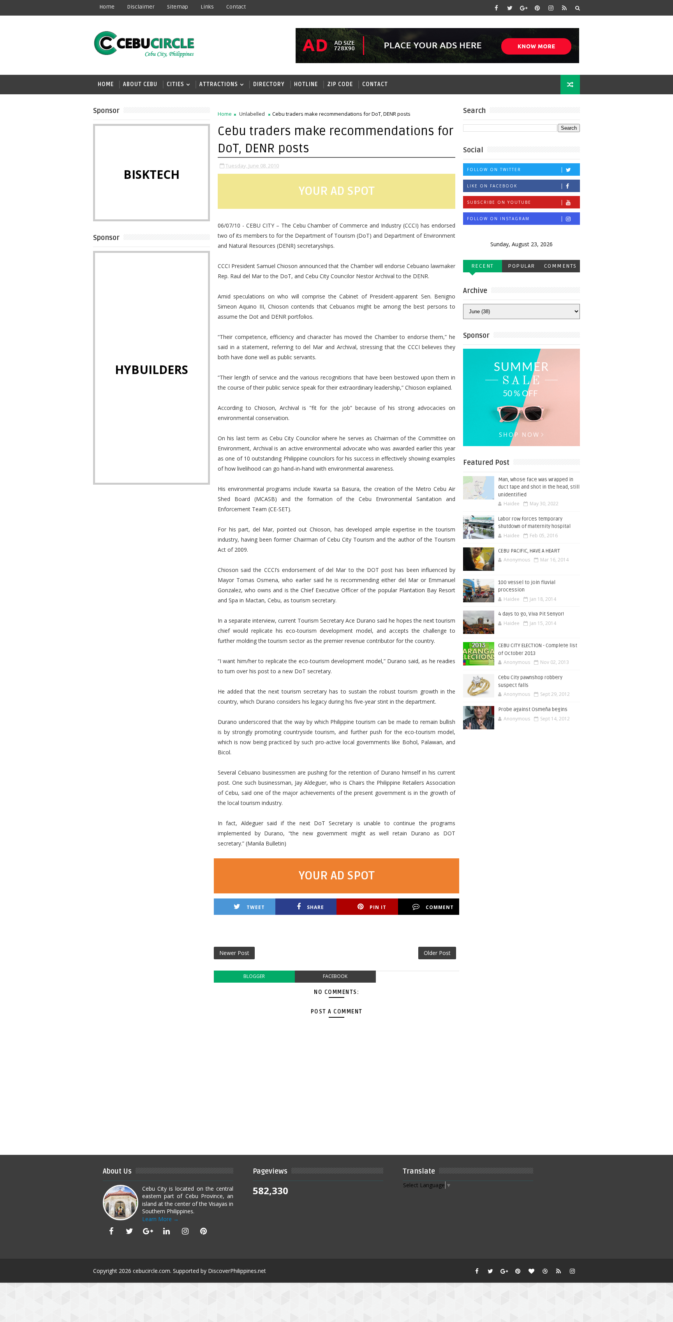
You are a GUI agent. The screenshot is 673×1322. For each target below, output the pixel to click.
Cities (175, 84)
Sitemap (177, 7)
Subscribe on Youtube (499, 202)
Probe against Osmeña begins (532, 709)
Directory (269, 84)
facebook (335, 976)
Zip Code (340, 84)
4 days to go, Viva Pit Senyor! (531, 614)
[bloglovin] (531, 1271)
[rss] (564, 8)
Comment (440, 907)
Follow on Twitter (494, 169)
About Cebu (140, 84)
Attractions (218, 84)
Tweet (256, 907)
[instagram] (551, 8)
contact (236, 7)
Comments (560, 266)
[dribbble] (545, 1271)
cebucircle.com (151, 1270)
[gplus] (523, 8)
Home (107, 7)
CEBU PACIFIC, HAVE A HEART (529, 551)
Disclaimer (141, 7)
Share (315, 907)
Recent (482, 266)
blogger (254, 976)
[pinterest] (537, 8)
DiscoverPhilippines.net (237, 1270)
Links (207, 7)
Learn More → (160, 1219)
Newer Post (234, 953)
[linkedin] (167, 1231)
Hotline (306, 84)
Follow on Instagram (498, 218)
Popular (521, 266)
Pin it (378, 907)
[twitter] (510, 8)
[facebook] (496, 8)
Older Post (437, 953)
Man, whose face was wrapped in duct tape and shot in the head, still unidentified (539, 487)
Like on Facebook (492, 186)
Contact (375, 84)
